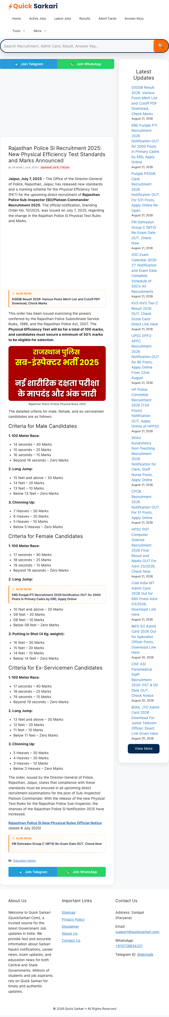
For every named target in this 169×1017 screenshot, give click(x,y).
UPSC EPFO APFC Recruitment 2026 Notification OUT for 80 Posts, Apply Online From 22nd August (145, 357)
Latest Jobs (62, 18)
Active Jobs (37, 18)
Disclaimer (70, 926)
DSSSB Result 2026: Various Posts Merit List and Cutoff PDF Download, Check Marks (56, 301)
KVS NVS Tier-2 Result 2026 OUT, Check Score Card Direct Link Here (144, 313)
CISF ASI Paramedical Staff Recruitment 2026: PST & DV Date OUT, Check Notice (144, 680)
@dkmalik (145, 954)
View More (144, 748)
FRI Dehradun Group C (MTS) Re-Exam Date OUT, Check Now (57, 844)
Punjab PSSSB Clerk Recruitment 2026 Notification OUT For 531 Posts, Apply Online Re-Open (145, 192)
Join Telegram (31, 64)
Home (16, 18)
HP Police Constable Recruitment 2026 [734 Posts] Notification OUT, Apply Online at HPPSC (145, 407)
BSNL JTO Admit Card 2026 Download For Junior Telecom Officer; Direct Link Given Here (145, 720)
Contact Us (71, 940)
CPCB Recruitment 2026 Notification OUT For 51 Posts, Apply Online (145, 504)
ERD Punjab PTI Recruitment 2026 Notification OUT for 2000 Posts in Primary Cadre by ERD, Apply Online (56, 597)
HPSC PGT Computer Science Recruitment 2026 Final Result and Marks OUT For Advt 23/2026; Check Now (143, 550)
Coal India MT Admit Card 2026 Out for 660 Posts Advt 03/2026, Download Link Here (144, 599)
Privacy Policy (73, 919)
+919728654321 (129, 946)
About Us (69, 933)
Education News (24, 860)
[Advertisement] (57, 102)
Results (84, 18)
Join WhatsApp (88, 64)
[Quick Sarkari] (33, 6)
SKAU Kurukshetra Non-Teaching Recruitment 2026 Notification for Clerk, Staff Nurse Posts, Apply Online (143, 459)
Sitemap (68, 912)
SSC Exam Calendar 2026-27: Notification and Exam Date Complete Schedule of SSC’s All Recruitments (144, 273)
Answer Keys (134, 18)
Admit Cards (107, 18)
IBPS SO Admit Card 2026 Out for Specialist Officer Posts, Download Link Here (143, 639)
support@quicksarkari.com (137, 932)
